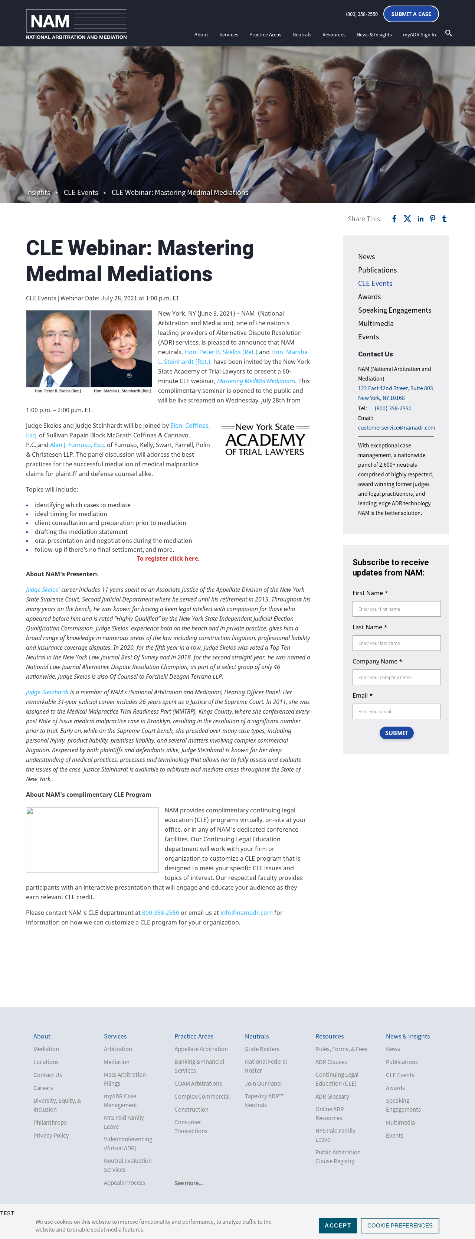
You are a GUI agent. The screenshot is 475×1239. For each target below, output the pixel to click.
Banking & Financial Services (199, 1066)
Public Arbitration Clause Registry (338, 1156)
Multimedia (376, 323)
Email (363, 695)
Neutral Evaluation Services (128, 1165)
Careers (43, 1088)
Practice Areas (265, 34)
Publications (377, 270)
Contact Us (47, 1075)
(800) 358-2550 (362, 13)
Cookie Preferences (400, 1225)
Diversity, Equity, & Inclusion (57, 1105)
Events (368, 337)
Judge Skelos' (43, 590)
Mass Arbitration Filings (125, 1079)
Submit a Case (411, 13)
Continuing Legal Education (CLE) (336, 1079)
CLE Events (81, 192)
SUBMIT (396, 733)
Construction (191, 1109)
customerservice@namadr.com (396, 427)
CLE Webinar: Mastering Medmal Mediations (180, 192)
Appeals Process (124, 1182)
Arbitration (118, 1049)
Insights (38, 192)
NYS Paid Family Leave (124, 1122)
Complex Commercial (202, 1096)
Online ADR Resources (329, 1113)
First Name (370, 593)
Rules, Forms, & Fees (341, 1049)
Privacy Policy (51, 1135)
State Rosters (262, 1049)
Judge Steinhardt (48, 692)
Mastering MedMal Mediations (256, 381)
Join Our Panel (263, 1083)
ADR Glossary (332, 1096)
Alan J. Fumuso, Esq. (77, 445)
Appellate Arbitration (201, 1049)
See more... (188, 1183)
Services (228, 34)
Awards (369, 296)
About (201, 34)
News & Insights (374, 34)
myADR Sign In (419, 34)
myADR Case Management (120, 1100)
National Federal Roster (266, 1066)
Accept (338, 1225)
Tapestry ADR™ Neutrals (264, 1100)
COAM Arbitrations (198, 1083)
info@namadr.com (246, 913)
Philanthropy (50, 1122)
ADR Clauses (331, 1062)
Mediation (46, 1049)
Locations (46, 1062)
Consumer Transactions (190, 1126)
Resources (333, 34)
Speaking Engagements (394, 310)
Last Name (370, 627)
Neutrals (301, 34)
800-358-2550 (160, 913)
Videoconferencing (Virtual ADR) (128, 1143)
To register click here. (168, 558)
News (366, 256)
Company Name (378, 661)
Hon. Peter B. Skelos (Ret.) (221, 352)
